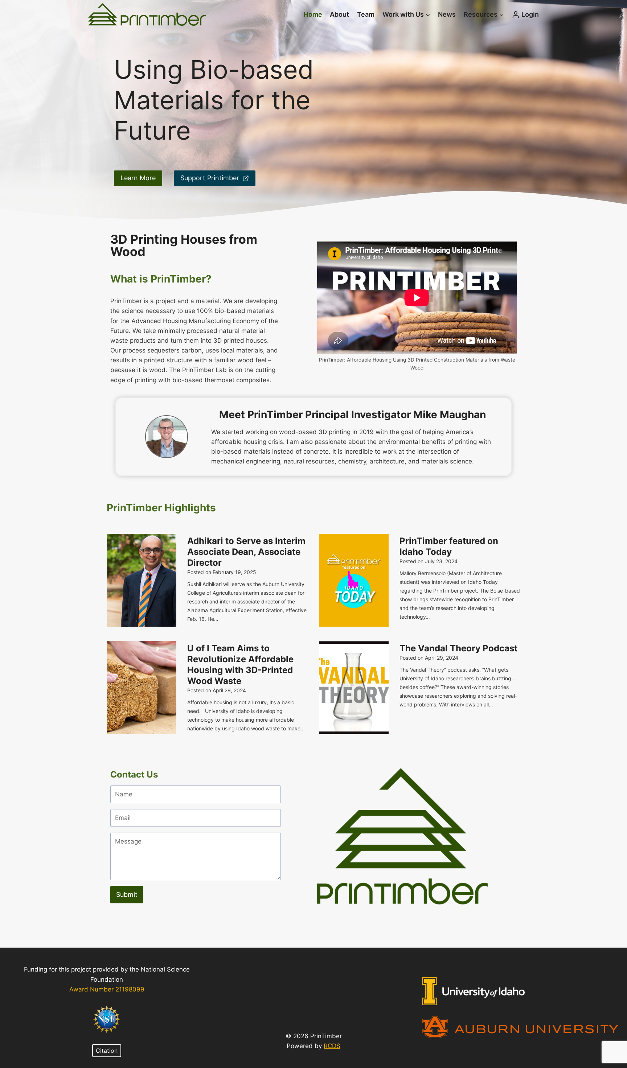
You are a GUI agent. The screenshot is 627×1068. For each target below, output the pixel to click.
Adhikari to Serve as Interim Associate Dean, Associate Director (246, 552)
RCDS (332, 1046)
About (339, 14)
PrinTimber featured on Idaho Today (448, 546)
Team (365, 14)
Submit (127, 894)
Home (313, 14)
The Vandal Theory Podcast (458, 648)
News (447, 14)
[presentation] (141, 580)
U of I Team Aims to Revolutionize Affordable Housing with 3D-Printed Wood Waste (240, 664)
